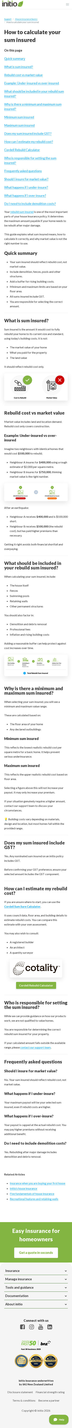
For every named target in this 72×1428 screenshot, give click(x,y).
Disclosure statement (20, 1392)
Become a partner (49, 1400)
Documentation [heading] (16, 1296)
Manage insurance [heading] (18, 1279)
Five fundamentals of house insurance (32, 1193)
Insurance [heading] (12, 1271)
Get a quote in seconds (36, 1253)
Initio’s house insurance (23, 1188)
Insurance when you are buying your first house (37, 1183)
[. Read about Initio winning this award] (35, 1350)
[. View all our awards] (36, 1361)
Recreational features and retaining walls (34, 1199)
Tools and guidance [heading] (19, 1287)
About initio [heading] (14, 1304)
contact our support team (35, 1047)
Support (7, 19)
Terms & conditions (23, 1400)
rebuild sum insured (22, 211)
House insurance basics (26, 19)
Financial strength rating (50, 1392)
